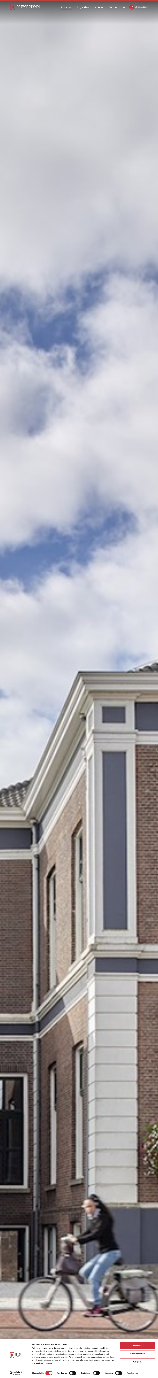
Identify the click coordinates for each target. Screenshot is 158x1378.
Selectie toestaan (137, 1354)
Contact (113, 7)
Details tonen (132, 1373)
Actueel (99, 7)
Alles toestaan (137, 1346)
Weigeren (137, 1362)
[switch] (72, 1373)
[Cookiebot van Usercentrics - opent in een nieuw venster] (16, 1373)
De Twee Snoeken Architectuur (25, 7)
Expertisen (83, 7)
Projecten (66, 7)
